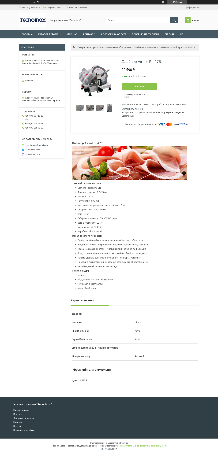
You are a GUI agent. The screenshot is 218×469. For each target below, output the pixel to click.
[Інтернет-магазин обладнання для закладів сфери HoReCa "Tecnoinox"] (32, 26)
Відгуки (169, 34)
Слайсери (164, 47)
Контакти (89, 34)
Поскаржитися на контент (129, 446)
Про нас (72, 34)
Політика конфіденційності (154, 446)
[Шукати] (174, 20)
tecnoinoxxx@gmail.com (36, 145)
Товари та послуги (86, 47)
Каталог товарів (48, 34)
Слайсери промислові (145, 47)
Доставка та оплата (113, 34)
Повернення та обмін (145, 34)
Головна (27, 34)
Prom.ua (124, 443)
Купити (139, 86)
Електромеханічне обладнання (115, 47)
